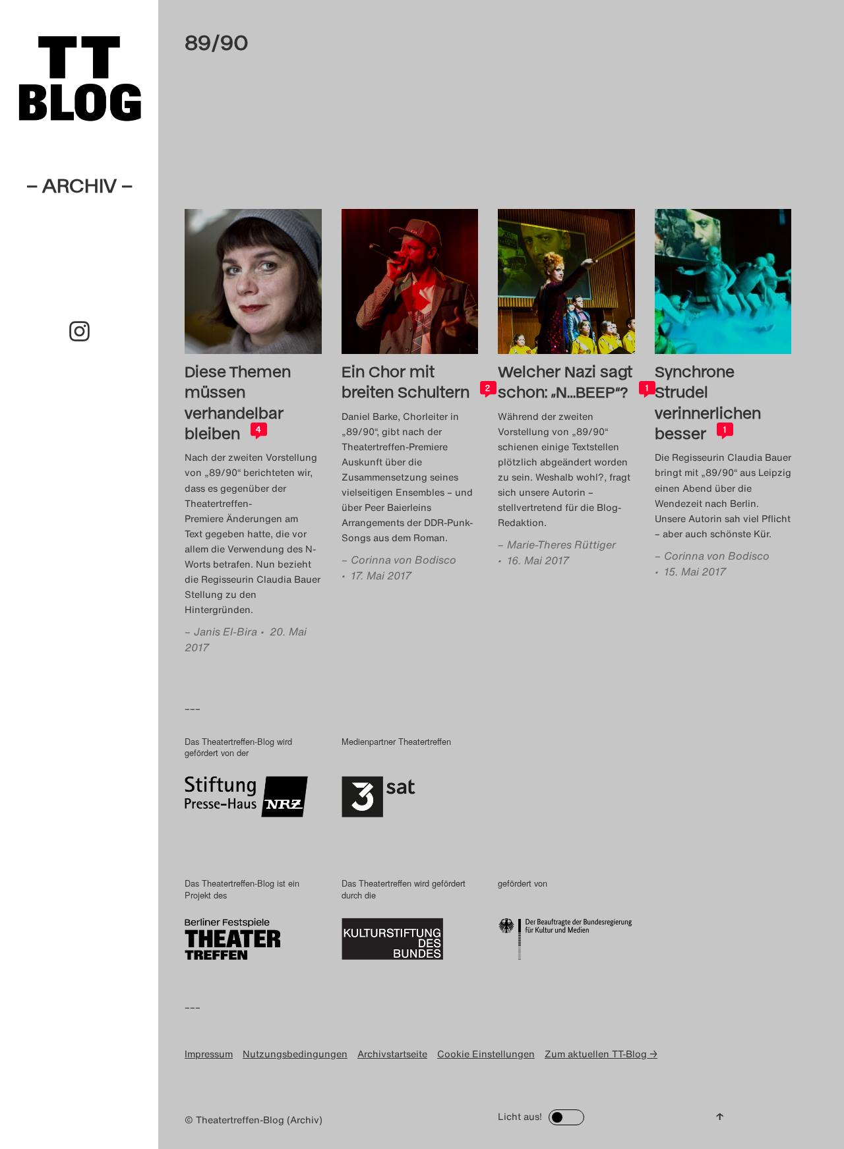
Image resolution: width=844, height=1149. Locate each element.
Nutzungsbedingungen (295, 1054)
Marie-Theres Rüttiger (561, 544)
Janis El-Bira (225, 631)
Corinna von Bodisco (403, 560)
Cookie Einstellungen (486, 1054)
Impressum (209, 1054)
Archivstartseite (392, 1054)
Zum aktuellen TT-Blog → (601, 1054)
